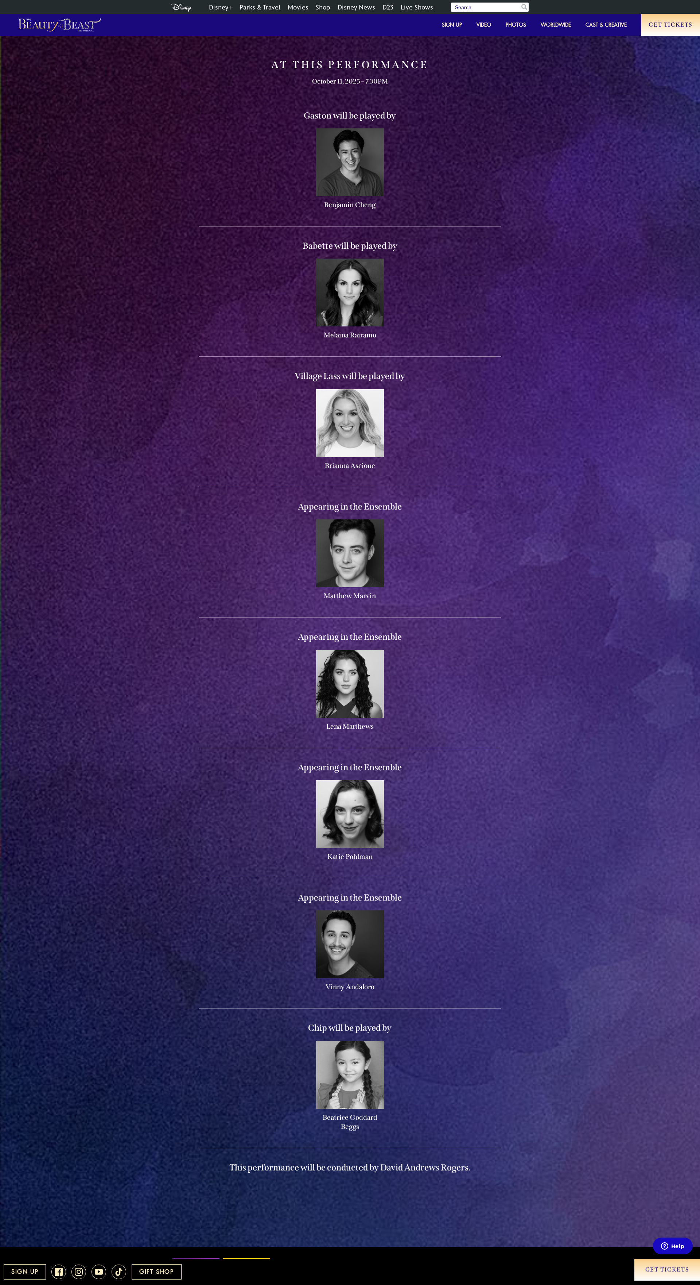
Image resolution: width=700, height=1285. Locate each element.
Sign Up (452, 24)
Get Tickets (671, 24)
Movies (298, 7)
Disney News (356, 7)
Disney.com (181, 8)
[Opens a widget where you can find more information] (673, 1247)
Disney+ (220, 7)
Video (484, 24)
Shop (323, 7)
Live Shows (417, 7)
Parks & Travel (260, 7)
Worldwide (556, 24)
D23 (387, 7)
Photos (516, 24)
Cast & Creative (606, 24)
